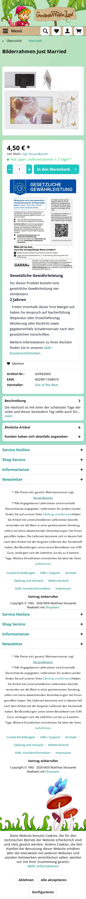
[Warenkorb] (78, 31)
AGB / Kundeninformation (32, 588)
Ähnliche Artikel (17, 427)
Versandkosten (43, 498)
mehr (9, 416)
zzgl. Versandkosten (35, 154)
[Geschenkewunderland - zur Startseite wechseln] (43, 16)
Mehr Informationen (43, 866)
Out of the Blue (46, 385)
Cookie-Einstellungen (20, 573)
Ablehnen (26, 880)
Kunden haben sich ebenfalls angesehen (36, 436)
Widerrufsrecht (58, 581)
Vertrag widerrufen (43, 596)
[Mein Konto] (67, 31)
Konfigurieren (43, 892)
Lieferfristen (43, 564)
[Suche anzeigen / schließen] (45, 31)
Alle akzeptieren (54, 880)
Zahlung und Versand (56, 514)
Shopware (52, 607)
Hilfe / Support (50, 573)
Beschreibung (15, 400)
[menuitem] (12, 31)
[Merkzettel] (56, 31)
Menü (16, 30)
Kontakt (70, 573)
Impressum (63, 588)
